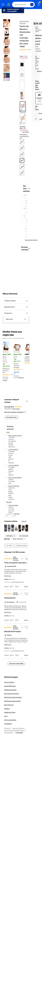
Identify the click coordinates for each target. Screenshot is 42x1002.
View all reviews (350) (16, 663)
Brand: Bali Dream (10, 686)
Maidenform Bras (9, 712)
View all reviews (11, 417)
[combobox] (23, 4)
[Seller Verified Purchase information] (22, 558)
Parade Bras (8, 723)
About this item (10, 293)
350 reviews (16, 409)
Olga (5, 716)
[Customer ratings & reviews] (27, 400)
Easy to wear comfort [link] (15, 435)
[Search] (32, 4)
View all (24, 521)
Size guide (25, 132)
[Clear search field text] (29, 4)
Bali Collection (9, 705)
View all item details (31, 240)
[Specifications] (27, 307)
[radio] (22, 64)
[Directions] (27, 313)
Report (26, 586)
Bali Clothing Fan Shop (11, 693)
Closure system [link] (13, 505)
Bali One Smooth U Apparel (13, 697)
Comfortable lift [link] (13, 465)
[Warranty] (25, 319)
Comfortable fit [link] (13, 449)
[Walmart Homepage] (8, 4)
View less (16, 514)
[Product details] (27, 300)
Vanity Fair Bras (9, 682)
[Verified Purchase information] (21, 594)
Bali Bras (7, 708)
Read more (7, 576)
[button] (25, 136)
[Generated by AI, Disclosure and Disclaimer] (13, 516)
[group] (29, 49)
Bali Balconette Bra (10, 690)
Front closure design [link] (14, 477)
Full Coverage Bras (10, 720)
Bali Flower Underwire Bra (12, 701)
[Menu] (3, 4)
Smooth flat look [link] (13, 486)
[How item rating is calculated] (25, 412)
